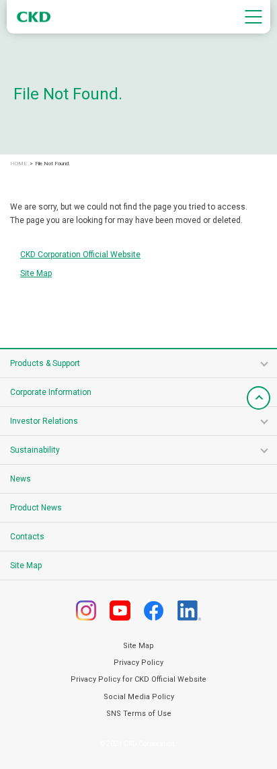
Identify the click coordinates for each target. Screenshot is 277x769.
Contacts (27, 536)
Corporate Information (50, 392)
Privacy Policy (138, 662)
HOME (18, 164)
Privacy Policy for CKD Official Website (138, 679)
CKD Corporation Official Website (80, 254)
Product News (36, 507)
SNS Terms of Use (138, 713)
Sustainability (35, 450)
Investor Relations (44, 421)
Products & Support (45, 363)
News (20, 479)
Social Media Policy (139, 696)
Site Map (36, 273)
